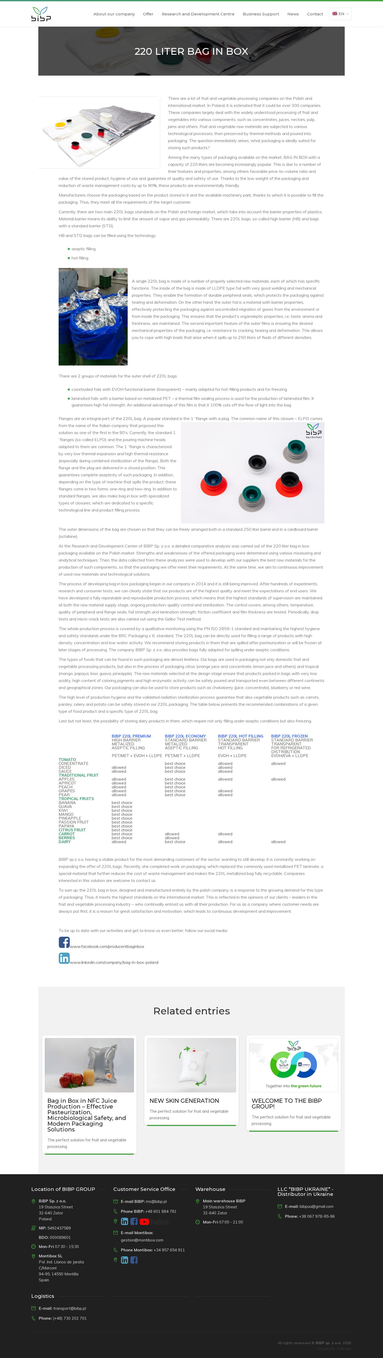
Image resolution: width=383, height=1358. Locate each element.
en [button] (341, 13)
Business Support (261, 13)
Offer (148, 13)
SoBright (344, 1349)
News (293, 13)
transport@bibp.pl (69, 1308)
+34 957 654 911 (169, 1249)
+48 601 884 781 (161, 1211)
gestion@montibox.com (142, 1240)
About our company (114, 13)
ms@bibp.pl (156, 1201)
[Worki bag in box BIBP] (41, 14)
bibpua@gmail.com (316, 1206)
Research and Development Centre (198, 13)
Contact (315, 13)
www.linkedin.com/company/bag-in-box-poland (114, 962)
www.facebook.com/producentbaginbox (107, 946)
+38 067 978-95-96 (317, 1216)
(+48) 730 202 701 (70, 1318)
